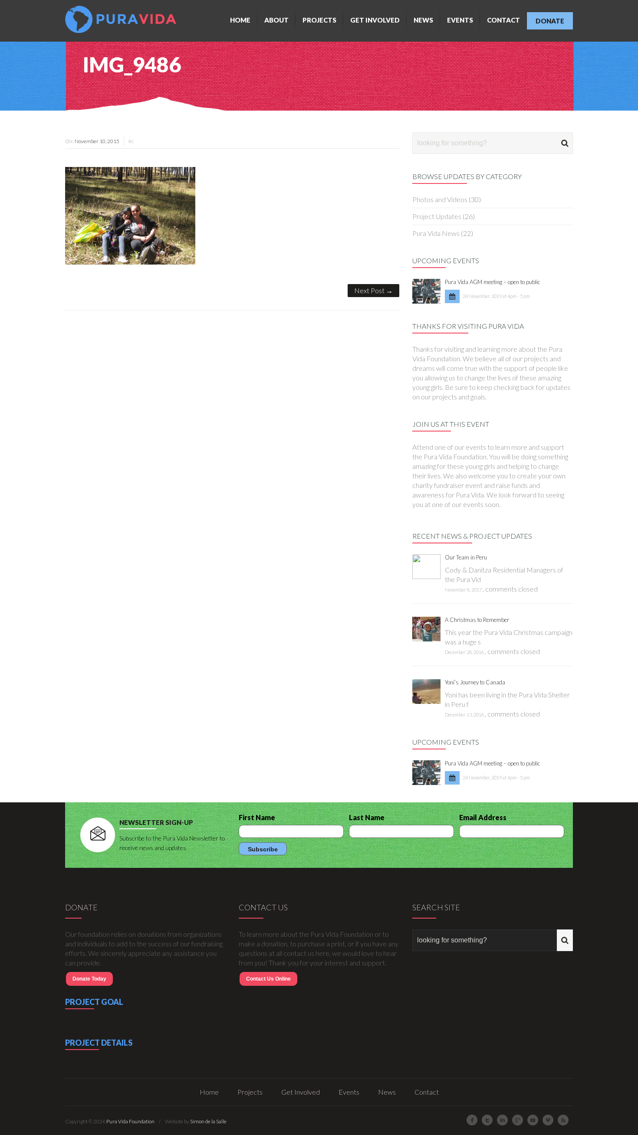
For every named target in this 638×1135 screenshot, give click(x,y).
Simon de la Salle (208, 1121)
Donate (550, 21)
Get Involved (375, 20)
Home (240, 20)
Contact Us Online (268, 979)
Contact (503, 20)
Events (460, 20)
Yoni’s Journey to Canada (475, 682)
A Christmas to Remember (477, 619)
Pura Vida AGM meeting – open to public (492, 281)
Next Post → (373, 290)
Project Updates (436, 216)
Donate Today (89, 979)
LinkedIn (502, 1120)
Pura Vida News (436, 233)
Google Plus (517, 1120)
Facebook (472, 1120)
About (276, 20)
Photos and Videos (439, 199)
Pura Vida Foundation (130, 1121)
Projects (319, 20)
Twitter (487, 1120)
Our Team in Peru (466, 557)
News (423, 20)
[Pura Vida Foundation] (123, 19)
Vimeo (548, 1120)
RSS (563, 1120)
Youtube (532, 1120)
